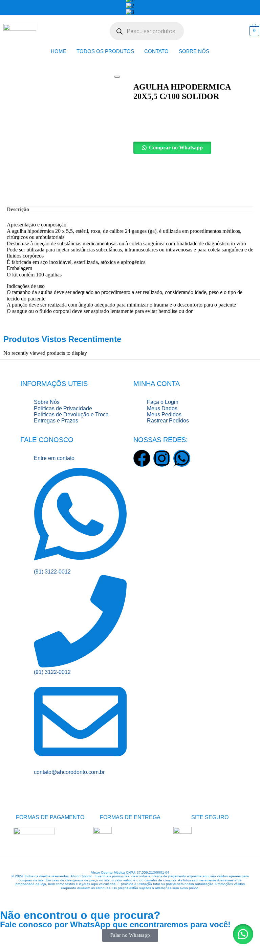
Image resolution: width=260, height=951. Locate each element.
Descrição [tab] (18, 209)
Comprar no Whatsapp (176, 147)
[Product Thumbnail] (117, 77)
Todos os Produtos (105, 51)
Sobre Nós (194, 51)
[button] (193, 148)
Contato (156, 51)
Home (58, 51)
